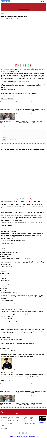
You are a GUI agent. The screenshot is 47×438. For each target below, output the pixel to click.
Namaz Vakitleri (19, 418)
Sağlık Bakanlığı (19, 377)
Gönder (4, 139)
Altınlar (25, 417)
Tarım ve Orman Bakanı (32, 377)
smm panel (10, 423)
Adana (2, 377)
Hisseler (25, 420)
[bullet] (17, 139)
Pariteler (26, 423)
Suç (5, 98)
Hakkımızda (11, 436)
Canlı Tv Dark (10, 417)
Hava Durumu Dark (4, 417)
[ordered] (15, 139)
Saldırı (2, 98)
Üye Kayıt (2, 426)
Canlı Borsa (18, 417)
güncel (10, 377)
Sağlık (14, 377)
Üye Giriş (2, 425)
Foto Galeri (32, 417)
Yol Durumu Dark (4, 418)
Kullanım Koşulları (31, 436)
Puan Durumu (18, 420)
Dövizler (25, 418)
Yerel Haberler (10, 98)
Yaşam (12, 380)
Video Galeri (32, 418)
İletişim (15, 436)
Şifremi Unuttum (4, 428)
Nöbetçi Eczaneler (11, 420)
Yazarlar (32, 420)
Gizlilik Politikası (19, 436)
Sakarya (25, 377)
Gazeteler (32, 422)
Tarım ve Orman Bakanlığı (5, 380)
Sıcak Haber (32, 423)
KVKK (26, 436)
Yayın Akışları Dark (11, 418)
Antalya (6, 377)
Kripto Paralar (27, 422)
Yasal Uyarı (36, 436)
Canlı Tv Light (3, 420)
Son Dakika (10, 422)
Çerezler (23, 436)
